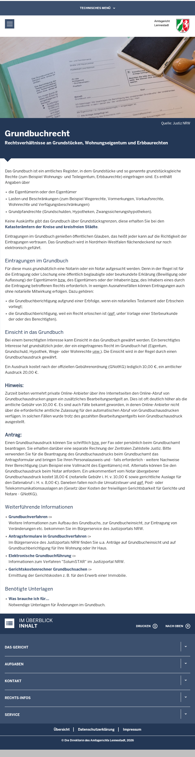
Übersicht (62, 729)
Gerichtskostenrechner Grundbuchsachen (48, 569)
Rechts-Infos (18, 698)
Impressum (132, 729)
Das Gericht (16, 647)
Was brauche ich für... (29, 598)
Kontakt (13, 681)
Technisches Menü (95, 8)
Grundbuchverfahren (28, 516)
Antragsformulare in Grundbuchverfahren (48, 536)
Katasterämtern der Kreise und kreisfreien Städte (51, 226)
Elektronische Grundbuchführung (40, 555)
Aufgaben (14, 664)
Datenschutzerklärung (96, 729)
